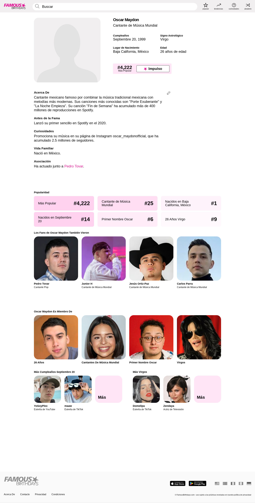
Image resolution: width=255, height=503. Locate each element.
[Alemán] (249, 483)
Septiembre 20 (124, 39)
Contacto (25, 494)
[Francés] (233, 483)
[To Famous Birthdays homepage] (15, 6)
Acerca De (9, 494)
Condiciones (58, 494)
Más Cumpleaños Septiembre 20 (54, 371)
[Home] (65, 481)
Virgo (164, 39)
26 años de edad (173, 51)
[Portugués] (225, 483)
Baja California (124, 51)
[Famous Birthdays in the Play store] (197, 483)
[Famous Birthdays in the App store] (177, 483)
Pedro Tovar (73, 166)
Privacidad (40, 494)
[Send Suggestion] (168, 93)
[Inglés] (217, 483)
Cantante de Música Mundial (135, 25)
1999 (142, 39)
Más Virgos (140, 371)
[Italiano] (241, 483)
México (143, 51)
